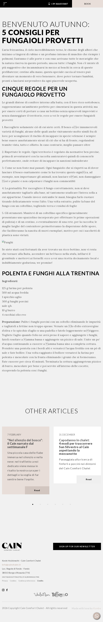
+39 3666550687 (59, 3)
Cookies (13, 581)
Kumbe (97, 608)
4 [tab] (55, 504)
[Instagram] (3, 589)
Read (37, 490)
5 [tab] (62, 504)
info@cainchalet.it (11, 564)
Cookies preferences (26, 581)
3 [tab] (47, 504)
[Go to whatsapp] (96, 615)
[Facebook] (7, 589)
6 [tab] (70, 504)
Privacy (5, 581)
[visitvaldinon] (42, 594)
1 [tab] (32, 504)
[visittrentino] (60, 594)
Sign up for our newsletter (77, 546)
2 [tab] (40, 504)
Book (87, 3)
